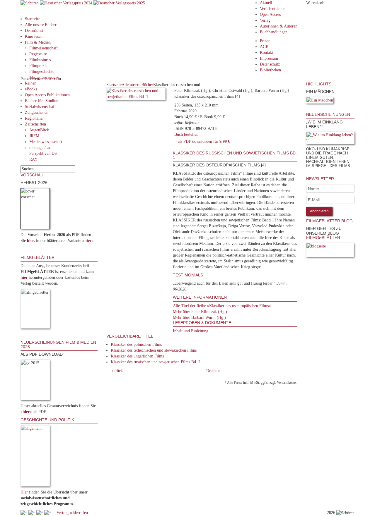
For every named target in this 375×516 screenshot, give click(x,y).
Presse (265, 41)
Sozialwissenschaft (40, 106)
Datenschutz (270, 64)
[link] (306, 109)
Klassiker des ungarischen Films (137, 356)
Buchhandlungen (273, 32)
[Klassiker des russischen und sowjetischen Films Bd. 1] (136, 95)
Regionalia (33, 118)
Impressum (269, 58)
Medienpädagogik (44, 77)
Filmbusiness (40, 60)
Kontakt (266, 52)
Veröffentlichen (272, 8)
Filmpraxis (38, 65)
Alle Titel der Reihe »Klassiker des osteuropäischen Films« (222, 306)
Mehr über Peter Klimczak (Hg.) (200, 311)
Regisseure (38, 54)
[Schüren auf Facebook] (24, 512)
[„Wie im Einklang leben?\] (330, 139)
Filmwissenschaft (43, 48)
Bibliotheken (270, 70)
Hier (24, 492)
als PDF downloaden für (202, 141)
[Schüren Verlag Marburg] (30, 3)
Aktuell (266, 3)
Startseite (32, 19)
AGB (264, 46)
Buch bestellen (186, 134)
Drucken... (215, 371)
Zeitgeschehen (36, 112)
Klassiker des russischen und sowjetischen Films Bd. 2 (155, 362)
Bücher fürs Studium (42, 101)
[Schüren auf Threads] (32, 512)
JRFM (34, 136)
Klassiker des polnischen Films (136, 344)
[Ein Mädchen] (319, 101)
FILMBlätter (323, 237)
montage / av (40, 147)
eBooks (31, 89)
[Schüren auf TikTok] (40, 512)
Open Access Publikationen (47, 95)
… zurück (114, 371)
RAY (33, 159)
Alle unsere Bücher (41, 25)
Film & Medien (38, 42)
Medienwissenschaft (45, 142)
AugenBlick (39, 130)
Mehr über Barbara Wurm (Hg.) (199, 317)
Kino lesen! (34, 36)
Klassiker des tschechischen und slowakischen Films (154, 350)
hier (30, 240)
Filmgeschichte (41, 71)
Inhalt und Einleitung (190, 331)
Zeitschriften (35, 124)
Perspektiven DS (43, 153)
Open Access (270, 14)
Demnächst (34, 30)
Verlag (265, 20)
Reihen (30, 83)
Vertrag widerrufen (72, 512)
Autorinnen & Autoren (278, 26)
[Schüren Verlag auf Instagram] (48, 512)
